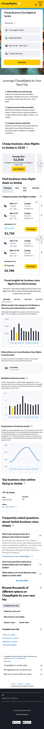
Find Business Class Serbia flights (16, 556)
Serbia (28, 684)
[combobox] (10, 23)
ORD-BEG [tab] (28, 299)
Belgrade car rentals (10, 641)
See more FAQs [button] (22, 581)
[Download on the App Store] (27, 722)
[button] (22, 30)
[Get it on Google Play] (16, 722)
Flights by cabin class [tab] (12, 611)
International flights (10, 645)
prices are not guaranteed (17, 658)
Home (13, 684)
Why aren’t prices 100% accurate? (18, 674)
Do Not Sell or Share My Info (22, 710)
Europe (20, 684)
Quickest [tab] (35, 188)
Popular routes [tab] (9, 622)
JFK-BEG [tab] (17, 299)
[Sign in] (36, 4)
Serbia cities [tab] (24, 622)
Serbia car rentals (9, 635)
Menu (40, 2)
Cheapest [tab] (7, 188)
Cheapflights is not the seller (15, 665)
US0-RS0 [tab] (6, 299)
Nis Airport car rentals (10, 638)
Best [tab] (17, 188)
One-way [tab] (25, 189)
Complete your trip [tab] (11, 606)
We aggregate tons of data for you (17, 670)
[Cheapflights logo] (9, 4)
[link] (18, 169)
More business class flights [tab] (14, 617)
